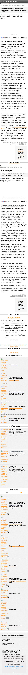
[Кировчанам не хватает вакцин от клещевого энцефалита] (4, 593)
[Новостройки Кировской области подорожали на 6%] (4, 625)
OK (14, 672)
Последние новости (14, 318)
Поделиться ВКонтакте (1, 1)
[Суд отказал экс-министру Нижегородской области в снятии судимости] (4, 378)
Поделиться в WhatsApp (8, 1)
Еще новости (14, 340)
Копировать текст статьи (16, 1)
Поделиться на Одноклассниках (6, 1)
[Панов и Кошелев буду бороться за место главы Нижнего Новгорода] (4, 408)
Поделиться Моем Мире (3, 1)
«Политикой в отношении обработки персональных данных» (14, 667)
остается (16, 212)
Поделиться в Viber (11, 1)
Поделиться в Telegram (13, 1)
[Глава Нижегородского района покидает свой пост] (4, 419)
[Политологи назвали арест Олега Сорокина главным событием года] (4, 364)
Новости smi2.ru (14, 352)
